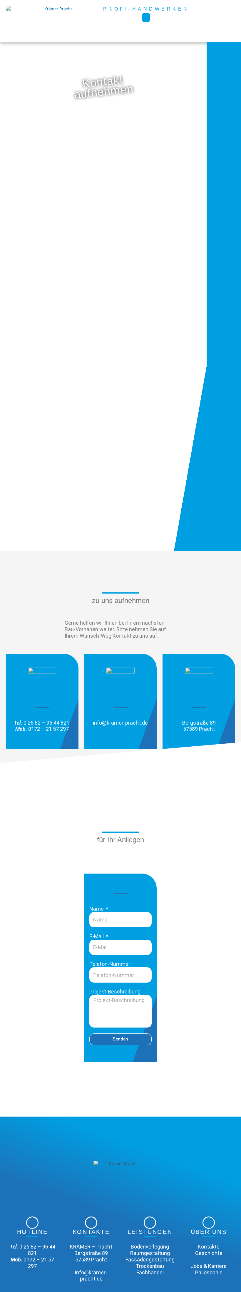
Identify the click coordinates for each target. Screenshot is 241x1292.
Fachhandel (150, 1272)
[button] (146, 17)
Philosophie (208, 1272)
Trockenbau (150, 1266)
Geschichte (208, 1253)
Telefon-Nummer (109, 964)
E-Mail (97, 936)
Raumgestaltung (150, 1253)
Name (97, 909)
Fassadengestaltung (150, 1259)
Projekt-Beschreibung (114, 991)
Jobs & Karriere (209, 1266)
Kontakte (209, 1247)
